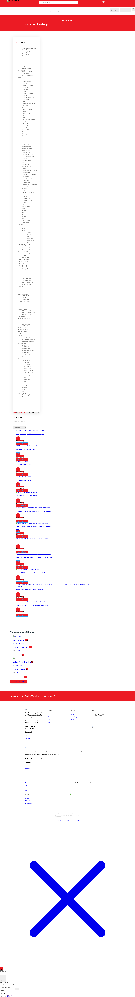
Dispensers (25, 56)
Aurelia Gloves (26, 87)
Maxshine (24, 158)
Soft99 (23, 204)
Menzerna (24, 162)
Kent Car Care (25, 142)
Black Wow (25, 105)
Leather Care (25, 299)
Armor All (24, 83)
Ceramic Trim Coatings (28, 240)
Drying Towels (26, 364)
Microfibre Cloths (22, 309)
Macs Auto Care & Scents (28, 152)
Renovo (24, 194)
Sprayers (20, 335)
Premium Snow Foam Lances (29, 184)
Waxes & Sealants (22, 384)
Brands (19, 77)
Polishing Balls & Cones (28, 64)
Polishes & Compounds (24, 318)
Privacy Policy (73, 717)
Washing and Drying (23, 358)
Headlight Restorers (27, 269)
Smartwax (24, 202)
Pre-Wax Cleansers (27, 320)
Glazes (19, 292)
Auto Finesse (25, 89)
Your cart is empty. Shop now (7, 995)
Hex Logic (25, 134)
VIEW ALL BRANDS (18, 681)
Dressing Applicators (27, 395)
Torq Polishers (25, 212)
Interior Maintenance (23, 294)
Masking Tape (25, 60)
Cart (30, 11)
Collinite (24, 117)
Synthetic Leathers (26, 375)
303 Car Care (25, 79)
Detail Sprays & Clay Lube (24, 261)
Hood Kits (24, 255)
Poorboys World (26, 182)
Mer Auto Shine (26, 164)
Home (8, 11)
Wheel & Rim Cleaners (28, 399)
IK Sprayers (25, 136)
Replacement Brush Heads (28, 282)
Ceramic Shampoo (26, 234)
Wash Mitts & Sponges (28, 380)
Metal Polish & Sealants (28, 271)
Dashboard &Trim (26, 297)
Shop (49, 717)
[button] (20, 440)
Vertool (24, 218)
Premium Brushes (26, 280)
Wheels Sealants (26, 403)
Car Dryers (20, 224)
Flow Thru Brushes (23, 277)
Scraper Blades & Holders (28, 66)
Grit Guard (25, 132)
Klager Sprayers (26, 144)
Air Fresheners (21, 70)
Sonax (23, 208)
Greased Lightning (26, 129)
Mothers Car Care (26, 166)
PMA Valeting (25, 180)
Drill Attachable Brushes (28, 58)
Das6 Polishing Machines (28, 119)
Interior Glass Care (26, 290)
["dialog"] (67, 985)
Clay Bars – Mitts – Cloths (24, 244)
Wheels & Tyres (22, 393)
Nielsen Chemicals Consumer (29, 170)
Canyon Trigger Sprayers (28, 109)
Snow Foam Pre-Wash (27, 370)
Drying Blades (25, 362)
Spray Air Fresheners (27, 75)
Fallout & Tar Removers (24, 275)
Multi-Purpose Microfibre (28, 314)
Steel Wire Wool (22, 343)
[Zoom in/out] (0, 971)
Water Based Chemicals (28, 341)
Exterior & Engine (22, 265)
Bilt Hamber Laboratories (28, 103)
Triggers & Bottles (26, 68)
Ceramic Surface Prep (27, 238)
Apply (16, 989)
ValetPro (24, 216)
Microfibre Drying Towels (28, 312)
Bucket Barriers (26, 360)
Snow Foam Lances (27, 368)
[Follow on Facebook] (103, 2)
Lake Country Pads (27, 148)
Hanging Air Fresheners (28, 71)
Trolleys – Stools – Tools (24, 354)
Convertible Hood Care (23, 252)
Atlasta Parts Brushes (27, 85)
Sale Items (20, 333)
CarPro (24, 111)
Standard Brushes (26, 284)
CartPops (8, 996)
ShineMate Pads (26, 198)
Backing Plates (26, 303)
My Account (36, 11)
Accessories (21, 47)
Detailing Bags (21, 263)
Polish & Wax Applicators (28, 62)
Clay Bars (24, 245)
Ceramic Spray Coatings (28, 236)
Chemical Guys (26, 113)
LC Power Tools (26, 150)
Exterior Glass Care (27, 288)
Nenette (24, 168)
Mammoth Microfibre (27, 154)
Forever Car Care (26, 127)
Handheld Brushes (26, 278)
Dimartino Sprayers (27, 121)
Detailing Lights (26, 54)
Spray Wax (25, 391)
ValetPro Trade (26, 352)
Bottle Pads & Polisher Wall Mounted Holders (29, 49)
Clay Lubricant (26, 247)
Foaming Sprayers (26, 337)
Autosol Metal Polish (27, 99)
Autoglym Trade (26, 346)
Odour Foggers (26, 73)
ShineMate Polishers (27, 200)
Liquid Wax (25, 385)
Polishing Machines (23, 329)
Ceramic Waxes (26, 242)
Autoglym (24, 91)
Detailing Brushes (26, 52)
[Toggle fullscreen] (2, 971)
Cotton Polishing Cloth (23, 259)
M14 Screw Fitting (26, 305)
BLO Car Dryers (26, 107)
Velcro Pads (25, 307)
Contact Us (45, 11)
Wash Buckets (25, 378)
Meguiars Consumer (27, 160)
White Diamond (26, 222)
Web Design (61, 815)
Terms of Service (67, 820)
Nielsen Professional (27, 172)
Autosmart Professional (28, 97)
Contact (72, 714)
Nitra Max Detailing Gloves (29, 174)
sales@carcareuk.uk (101, 723)
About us (14, 11)
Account (50, 719)
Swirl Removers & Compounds (26, 324)
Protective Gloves (22, 331)
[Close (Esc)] (5, 971)
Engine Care (25, 267)
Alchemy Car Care (26, 81)
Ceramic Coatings (22, 228)
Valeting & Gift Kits (23, 356)
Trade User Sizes (22, 345)
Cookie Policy (76, 820)
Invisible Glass (25, 138)
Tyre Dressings (26, 397)
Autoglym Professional (28, 93)
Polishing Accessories (23, 327)
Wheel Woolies (26, 220)
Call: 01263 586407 (55, 11)
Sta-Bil (24, 210)
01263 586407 (99, 719)
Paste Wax (24, 387)
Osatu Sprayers (26, 176)
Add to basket (22, 444)
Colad (23, 115)
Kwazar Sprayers (26, 146)
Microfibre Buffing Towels (28, 310)
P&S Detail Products (27, 178)
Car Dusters (21, 226)
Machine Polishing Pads (24, 301)
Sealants (24, 389)
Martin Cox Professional (28, 156)
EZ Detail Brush (26, 123)
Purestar (24, 190)
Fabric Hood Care (26, 253)
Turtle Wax (25, 214)
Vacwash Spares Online (65, 813)
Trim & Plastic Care (27, 273)
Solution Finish (26, 206)
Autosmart (24, 95)
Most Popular (21, 316)
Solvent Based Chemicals (28, 339)
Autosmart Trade (26, 348)
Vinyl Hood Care (26, 257)
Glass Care (20, 286)
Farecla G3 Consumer (27, 125)
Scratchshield (25, 196)
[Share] (3, 971)
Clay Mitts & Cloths (27, 250)
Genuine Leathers (26, 366)
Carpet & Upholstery (27, 295)
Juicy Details (25, 140)
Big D (23, 101)
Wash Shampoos (26, 382)
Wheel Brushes (26, 401)
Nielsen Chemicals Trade (28, 350)
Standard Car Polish (27, 322)
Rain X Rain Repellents (28, 192)
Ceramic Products (22, 230)
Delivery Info (23, 11)
